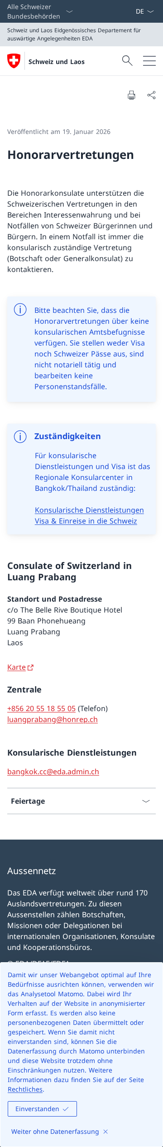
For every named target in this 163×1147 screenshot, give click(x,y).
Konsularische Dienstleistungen (89, 510)
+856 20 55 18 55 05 (41, 708)
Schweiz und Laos (57, 61)
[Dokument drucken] (131, 95)
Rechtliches (25, 1089)
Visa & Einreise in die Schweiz (86, 521)
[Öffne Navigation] (149, 61)
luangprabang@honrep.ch (52, 719)
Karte (16, 667)
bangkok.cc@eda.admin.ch (53, 771)
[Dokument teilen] (151, 95)
